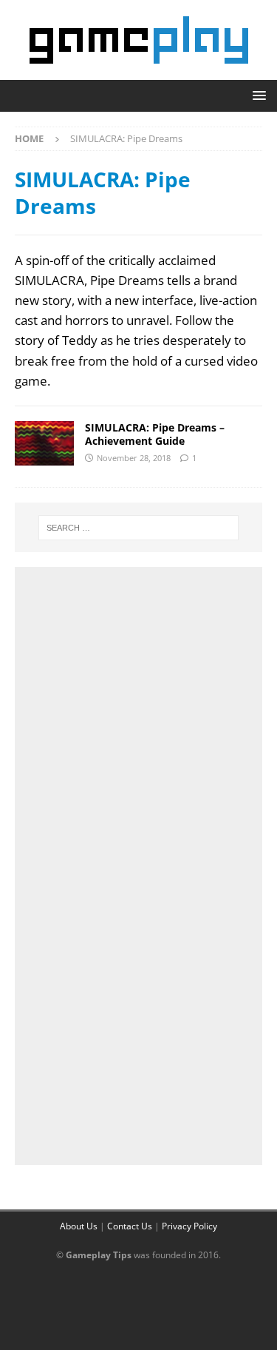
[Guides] (44, 443)
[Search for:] (138, 527)
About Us (79, 1226)
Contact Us (129, 1226)
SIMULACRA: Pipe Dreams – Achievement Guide (155, 434)
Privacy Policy (189, 1226)
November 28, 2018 (134, 457)
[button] (256, 95)
